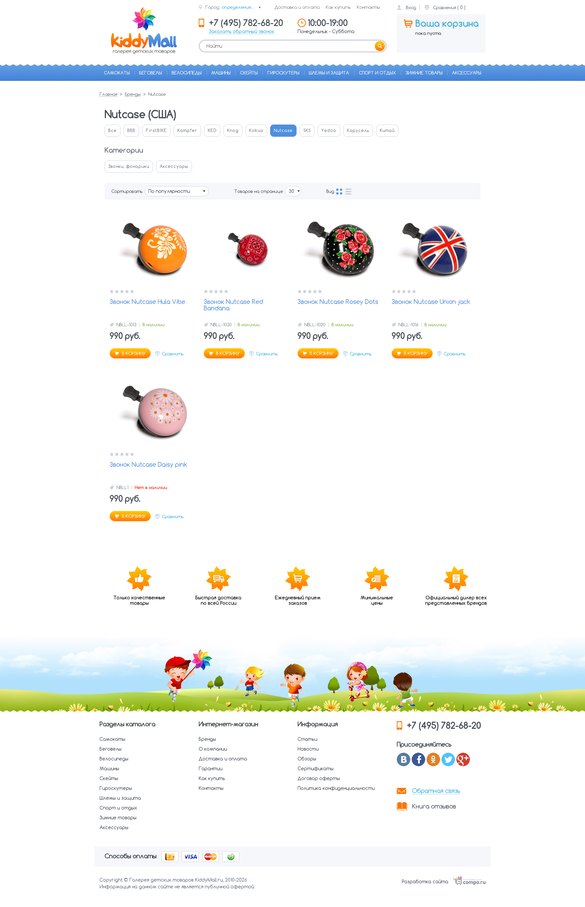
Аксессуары (466, 72)
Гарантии (210, 769)
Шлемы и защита (329, 72)
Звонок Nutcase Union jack (431, 302)
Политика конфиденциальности (336, 788)
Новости (308, 749)
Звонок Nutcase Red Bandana (233, 305)
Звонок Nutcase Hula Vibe (147, 302)
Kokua (256, 130)
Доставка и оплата (297, 7)
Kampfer (187, 130)
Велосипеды (186, 72)
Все (112, 130)
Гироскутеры (283, 72)
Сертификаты (315, 769)
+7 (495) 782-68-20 (444, 725)
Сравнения (444, 7)
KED (212, 130)
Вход (411, 7)
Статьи (307, 739)
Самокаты (117, 72)
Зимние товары (424, 72)
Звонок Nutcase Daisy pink (148, 464)
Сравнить (172, 353)
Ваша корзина (447, 23)
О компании (213, 749)
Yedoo (329, 130)
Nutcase (283, 130)
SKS (307, 130)
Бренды (132, 94)
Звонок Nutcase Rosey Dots (338, 302)
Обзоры (307, 759)
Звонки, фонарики (128, 166)
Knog (233, 130)
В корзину (133, 353)
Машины (221, 72)
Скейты (249, 72)
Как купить (338, 7)
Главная (108, 94)
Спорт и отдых (377, 72)
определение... (241, 7)
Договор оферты (319, 778)
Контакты (368, 7)
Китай (387, 130)
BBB (131, 130)
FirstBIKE (156, 130)
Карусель (358, 130)
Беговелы (150, 72)
